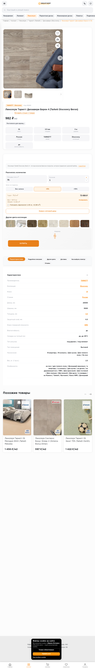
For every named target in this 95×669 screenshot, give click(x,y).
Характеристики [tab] (16, 259)
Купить (23, 243)
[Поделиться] (57, 45)
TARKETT (84, 280)
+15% (75, 189)
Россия (85, 297)
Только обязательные (46, 650)
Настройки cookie (39, 657)
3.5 (87, 314)
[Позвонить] (84, 3)
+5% (47, 189)
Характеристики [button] (14, 275)
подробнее (82, 166)
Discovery (84, 286)
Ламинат (20, 16)
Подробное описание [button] (14, 270)
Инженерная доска (64, 16)
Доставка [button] (9, 270)
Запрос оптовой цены (47, 211)
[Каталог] (4, 3)
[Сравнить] (57, 39)
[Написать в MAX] (90, 3)
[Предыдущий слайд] (7, 58)
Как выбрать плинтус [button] (14, 270)
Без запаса (19, 189)
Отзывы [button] (9, 270)
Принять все (46, 653)
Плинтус (79, 16)
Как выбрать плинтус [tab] (78, 259)
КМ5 (86, 325)
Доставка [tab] (63, 259)
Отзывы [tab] (47, 263)
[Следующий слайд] (60, 58)
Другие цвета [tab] (51, 259)
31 (87, 291)
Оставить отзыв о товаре (24, 113)
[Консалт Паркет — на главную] (44, 3)
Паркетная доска (46, 16)
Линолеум (32, 16)
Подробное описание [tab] (35, 259)
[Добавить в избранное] (57, 33)
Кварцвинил (8, 16)
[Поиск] (4, 10)
